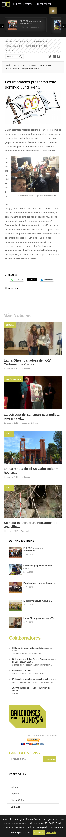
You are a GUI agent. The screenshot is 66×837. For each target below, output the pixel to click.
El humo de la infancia (22, 670)
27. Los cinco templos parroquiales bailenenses (34, 679)
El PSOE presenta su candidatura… (33, 549)
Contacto (11, 50)
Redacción (25, 369)
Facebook (54, 56)
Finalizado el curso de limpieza (39, 583)
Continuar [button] (38, 832)
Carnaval (24, 65)
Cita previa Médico (40, 41)
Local (33, 65)
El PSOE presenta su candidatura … (30, 22)
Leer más (51, 832)
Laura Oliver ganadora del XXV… (39, 618)
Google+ (59, 56)
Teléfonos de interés (35, 46)
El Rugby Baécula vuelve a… (37, 601)
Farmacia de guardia (17, 41)
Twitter (50, 56)
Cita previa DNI (14, 46)
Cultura (10, 325)
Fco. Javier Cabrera (29, 423)
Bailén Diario (11, 65)
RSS (53, 10)
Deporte (15, 793)
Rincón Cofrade (13, 379)
